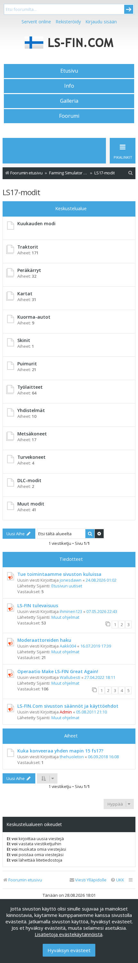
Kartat (24, 293)
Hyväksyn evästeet (69, 950)
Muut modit (30, 504)
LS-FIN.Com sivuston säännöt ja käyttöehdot (67, 706)
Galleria (69, 100)
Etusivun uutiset (66, 586)
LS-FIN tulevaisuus (37, 605)
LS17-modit (21, 192)
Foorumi (69, 115)
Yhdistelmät (31, 410)
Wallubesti (70, 677)
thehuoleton (72, 757)
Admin (66, 712)
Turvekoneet (31, 457)
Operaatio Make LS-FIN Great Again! (57, 671)
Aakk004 (68, 646)
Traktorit (27, 247)
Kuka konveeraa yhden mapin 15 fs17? (60, 751)
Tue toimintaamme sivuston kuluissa (59, 574)
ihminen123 (71, 611)
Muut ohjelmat (65, 617)
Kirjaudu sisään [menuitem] (101, 22)
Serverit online (36, 22)
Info (69, 85)
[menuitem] (131, 173)
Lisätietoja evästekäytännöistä (68, 934)
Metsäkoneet (32, 434)
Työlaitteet (30, 387)
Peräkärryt (29, 270)
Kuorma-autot (33, 317)
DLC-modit (29, 480)
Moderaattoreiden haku (44, 640)
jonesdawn (71, 580)
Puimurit (27, 364)
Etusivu (69, 70)
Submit (129, 9)
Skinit (23, 340)
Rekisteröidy (68, 22)
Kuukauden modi (36, 223)
